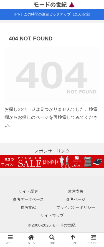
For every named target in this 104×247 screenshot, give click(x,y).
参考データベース (28, 199)
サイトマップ (52, 215)
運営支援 (75, 191)
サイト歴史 (28, 191)
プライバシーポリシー (75, 207)
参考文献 (28, 207)
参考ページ (75, 199)
